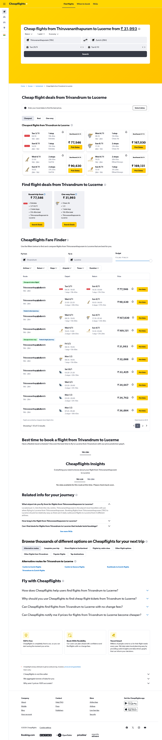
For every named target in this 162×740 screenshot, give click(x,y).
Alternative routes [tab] (31, 548)
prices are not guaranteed (72, 667)
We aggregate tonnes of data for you (38, 678)
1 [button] (137, 426)
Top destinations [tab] (77, 554)
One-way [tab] (50, 118)
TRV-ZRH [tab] (85, 452)
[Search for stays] (4, 17)
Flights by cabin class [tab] (101, 548)
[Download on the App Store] (131, 709)
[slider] (150, 260)
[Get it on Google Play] (131, 703)
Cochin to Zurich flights (31, 567)
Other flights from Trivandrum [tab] (36, 554)
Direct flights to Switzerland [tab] (76, 548)
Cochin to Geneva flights (75, 567)
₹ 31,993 (129, 28)
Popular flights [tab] (59, 554)
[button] (4, 4)
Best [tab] (39, 118)
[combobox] (29, 34)
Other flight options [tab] (123, 548)
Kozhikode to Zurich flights (118, 567)
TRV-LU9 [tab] (79, 479)
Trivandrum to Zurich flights (33, 570)
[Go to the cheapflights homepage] (18, 4)
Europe (30, 86)
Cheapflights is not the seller (35, 674)
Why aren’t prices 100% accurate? (38, 683)
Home (23, 86)
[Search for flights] (4, 11)
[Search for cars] (4, 22)
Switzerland (39, 86)
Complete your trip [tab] (51, 548)
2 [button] (142, 426)
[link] (37, 224)
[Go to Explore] (4, 27)
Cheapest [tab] (28, 118)
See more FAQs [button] (66, 531)
